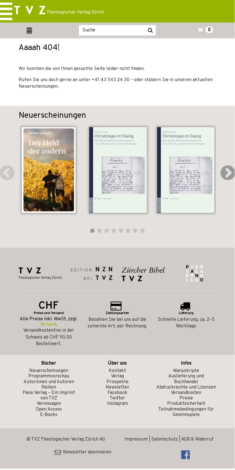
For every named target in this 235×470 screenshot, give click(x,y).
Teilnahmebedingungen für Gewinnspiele (186, 412)
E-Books (48, 415)
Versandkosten (186, 393)
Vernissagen (49, 404)
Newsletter (117, 387)
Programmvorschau (48, 376)
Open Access (49, 409)
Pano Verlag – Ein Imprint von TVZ (49, 395)
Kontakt (117, 371)
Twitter (117, 398)
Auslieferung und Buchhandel (186, 379)
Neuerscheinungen (48, 371)
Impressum (136, 439)
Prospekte (117, 382)
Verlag (117, 376)
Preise (186, 398)
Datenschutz (164, 439)
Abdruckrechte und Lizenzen (186, 387)
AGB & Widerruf (197, 439)
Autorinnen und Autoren (48, 382)
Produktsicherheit (186, 404)
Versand (48, 324)
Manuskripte (186, 371)
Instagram (117, 404)
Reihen (49, 387)
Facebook (117, 393)
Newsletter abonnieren (86, 452)
